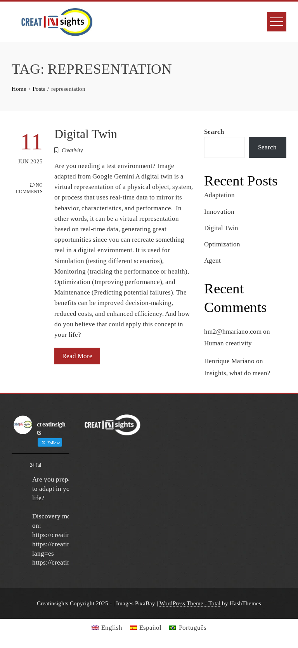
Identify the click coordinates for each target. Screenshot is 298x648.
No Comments (29, 188)
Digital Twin (85, 134)
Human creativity (228, 343)
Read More (77, 356)
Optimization (222, 244)
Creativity (72, 150)
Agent (212, 260)
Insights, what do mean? (237, 373)
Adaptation (219, 195)
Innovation (219, 211)
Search (214, 131)
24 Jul (35, 465)
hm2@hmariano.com (233, 331)
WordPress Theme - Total (189, 603)
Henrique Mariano (229, 361)
